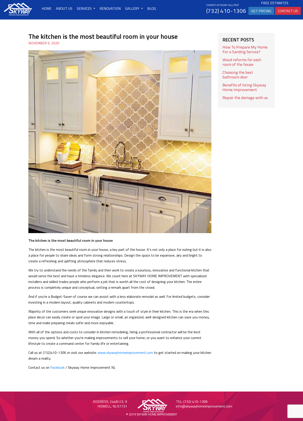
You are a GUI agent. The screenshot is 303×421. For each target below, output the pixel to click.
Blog (151, 8)
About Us (64, 8)
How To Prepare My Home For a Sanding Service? (245, 49)
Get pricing (261, 11)
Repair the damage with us (245, 97)
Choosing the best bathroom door (237, 74)
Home (46, 8)
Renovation (110, 8)
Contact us (288, 11)
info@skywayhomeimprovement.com (204, 406)
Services (84, 8)
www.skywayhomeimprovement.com (125, 352)
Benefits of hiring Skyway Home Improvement (244, 87)
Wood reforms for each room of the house (241, 62)
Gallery (132, 8)
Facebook (57, 367)
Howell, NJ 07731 (112, 406)
